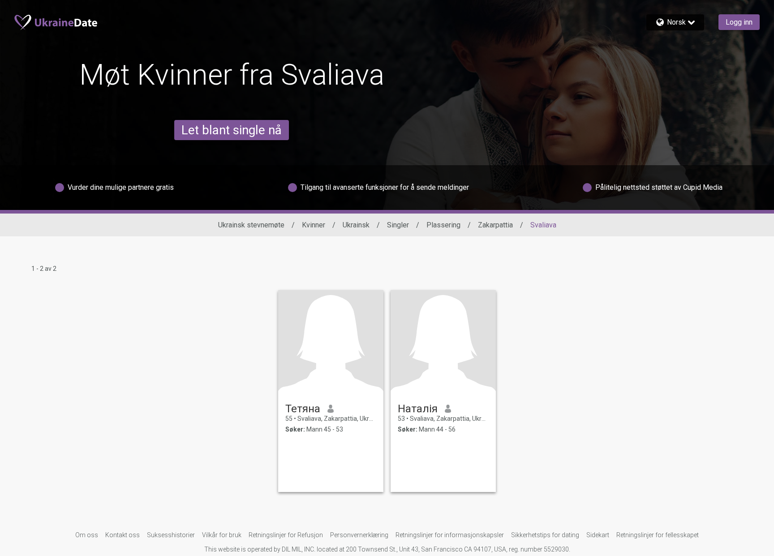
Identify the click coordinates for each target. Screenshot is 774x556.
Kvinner (313, 225)
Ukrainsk (356, 225)
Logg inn (739, 22)
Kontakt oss (122, 535)
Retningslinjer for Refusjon (286, 535)
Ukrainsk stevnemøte (251, 225)
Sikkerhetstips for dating (545, 535)
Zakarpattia (495, 225)
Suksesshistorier (171, 535)
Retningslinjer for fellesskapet (657, 535)
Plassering (443, 225)
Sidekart (597, 535)
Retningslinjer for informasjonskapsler (450, 535)
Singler (398, 225)
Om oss (86, 535)
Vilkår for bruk (221, 535)
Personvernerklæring (359, 535)
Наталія (418, 408)
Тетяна (302, 408)
